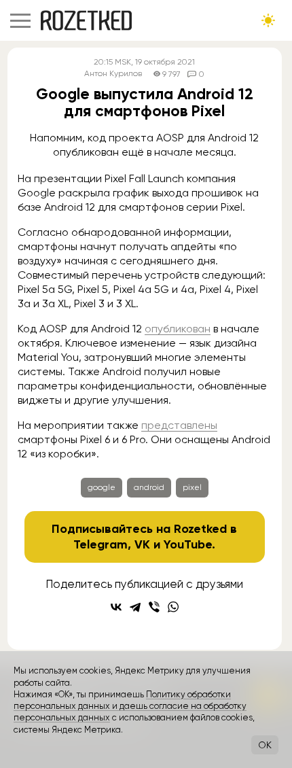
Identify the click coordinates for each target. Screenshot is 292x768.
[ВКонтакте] (116, 607)
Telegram (100, 544)
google (101, 487)
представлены (179, 425)
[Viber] (154, 607)
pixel (192, 487)
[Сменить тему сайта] (268, 20)
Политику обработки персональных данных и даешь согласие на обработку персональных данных (130, 706)
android (149, 487)
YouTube (188, 544)
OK (265, 744)
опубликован (178, 328)
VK (142, 544)
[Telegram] (135, 607)
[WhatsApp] (173, 607)
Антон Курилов (113, 73)
